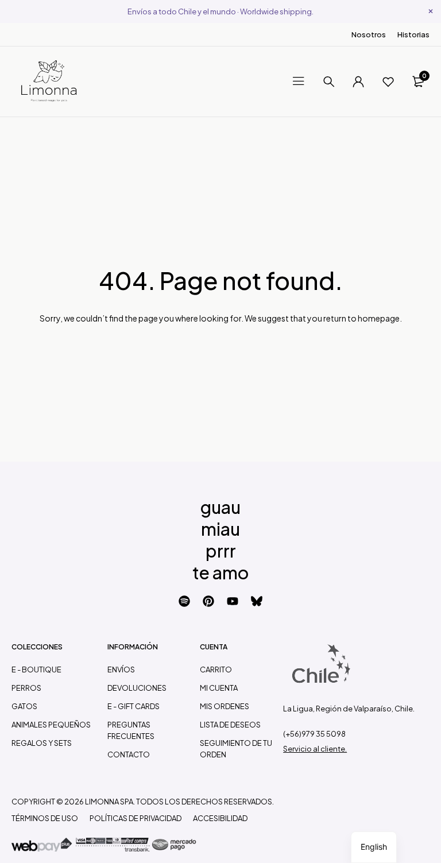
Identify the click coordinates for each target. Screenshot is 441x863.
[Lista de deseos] (388, 81)
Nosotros (368, 34)
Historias (413, 34)
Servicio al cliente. (315, 748)
